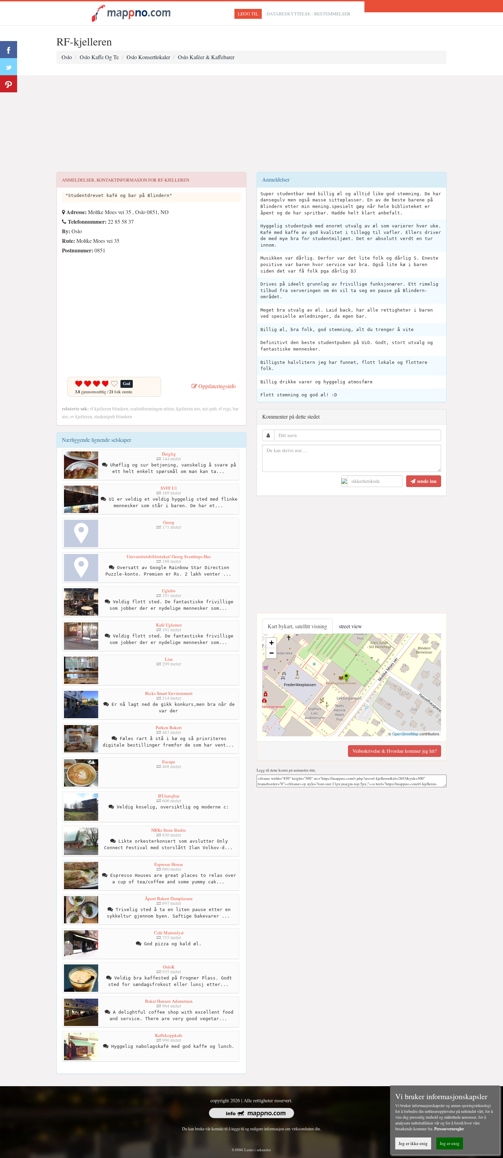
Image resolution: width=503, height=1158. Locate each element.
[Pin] (8, 83)
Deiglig (169, 454)
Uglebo (169, 591)
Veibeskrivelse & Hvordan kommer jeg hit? (394, 751)
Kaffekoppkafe (168, 1035)
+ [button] (271, 643)
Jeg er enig (450, 1143)
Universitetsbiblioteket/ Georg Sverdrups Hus (169, 556)
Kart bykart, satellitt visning (297, 626)
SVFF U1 (168, 488)
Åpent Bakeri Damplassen (169, 898)
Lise (169, 659)
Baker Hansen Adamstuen (169, 1001)
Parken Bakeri (169, 727)
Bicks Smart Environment (169, 693)
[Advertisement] (251, 124)
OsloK (169, 967)
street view (350, 626)
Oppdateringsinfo (216, 386)
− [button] (271, 653)
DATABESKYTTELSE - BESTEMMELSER (308, 14)
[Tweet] (8, 66)
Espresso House (168, 864)
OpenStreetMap (405, 733)
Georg (169, 522)
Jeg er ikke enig (413, 1143)
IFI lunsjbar (168, 796)
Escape (168, 762)
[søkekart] (132, 12)
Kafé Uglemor (169, 625)
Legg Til (248, 14)
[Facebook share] (8, 49)
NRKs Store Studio (168, 830)
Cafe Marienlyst (169, 933)
